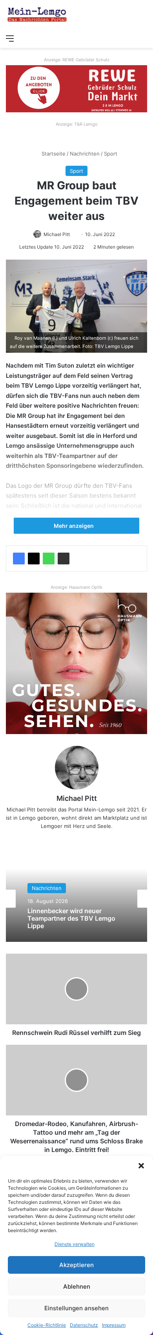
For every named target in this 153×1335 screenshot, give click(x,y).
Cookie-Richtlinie (46, 1325)
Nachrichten (85, 153)
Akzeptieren (76, 1265)
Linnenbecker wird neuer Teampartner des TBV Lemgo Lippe (71, 918)
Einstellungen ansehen (76, 1308)
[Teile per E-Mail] (63, 558)
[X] (34, 558)
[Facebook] (19, 558)
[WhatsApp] (49, 558)
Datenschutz (84, 1325)
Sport (110, 153)
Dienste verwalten (75, 1244)
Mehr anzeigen (74, 525)
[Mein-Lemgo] (37, 15)
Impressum (114, 1325)
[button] (141, 1166)
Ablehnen (76, 1286)
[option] (76, 898)
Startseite (53, 153)
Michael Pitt (57, 234)
